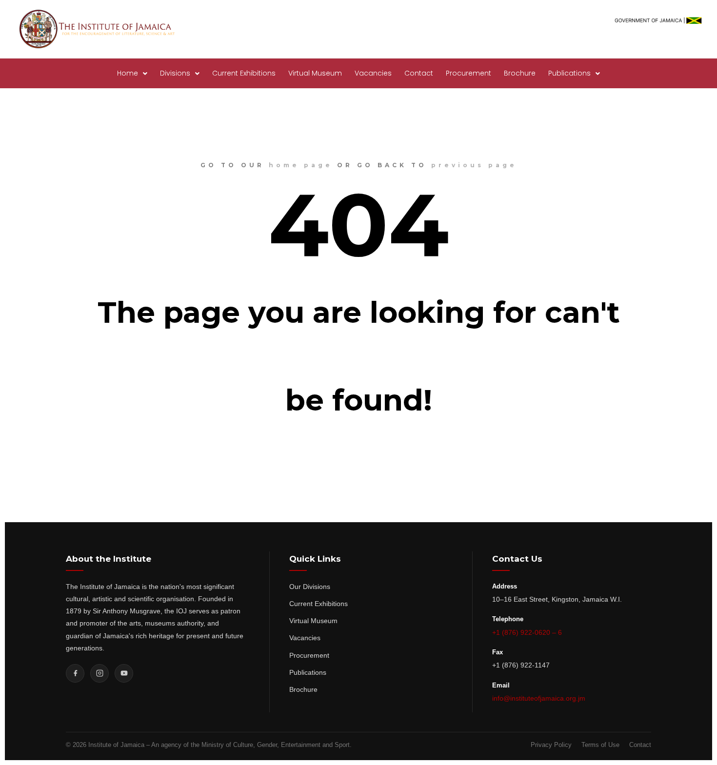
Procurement (468, 73)
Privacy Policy (551, 744)
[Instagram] (99, 673)
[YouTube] (124, 673)
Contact (418, 73)
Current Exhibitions (244, 73)
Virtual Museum (315, 73)
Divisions (175, 73)
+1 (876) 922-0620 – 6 (527, 632)
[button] (132, 73)
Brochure (520, 73)
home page (301, 165)
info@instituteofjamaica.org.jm (538, 698)
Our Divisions (309, 586)
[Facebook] (75, 673)
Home (127, 73)
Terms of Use (600, 744)
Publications (569, 73)
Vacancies (373, 73)
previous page (474, 165)
